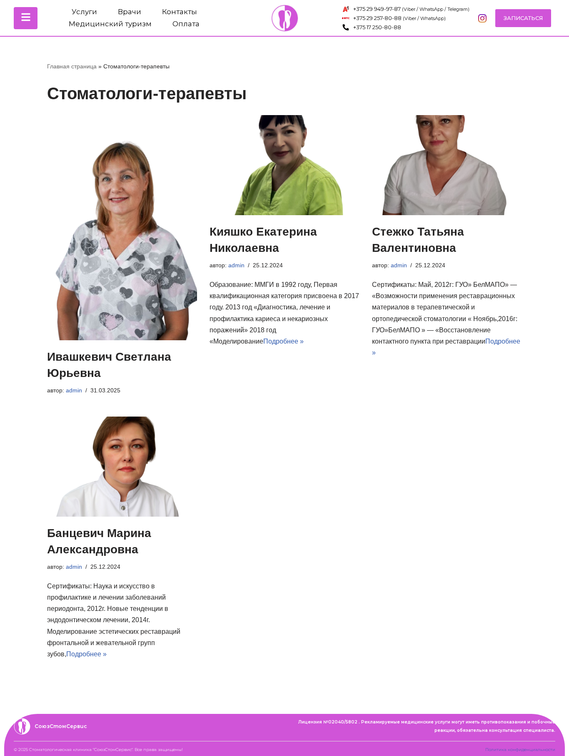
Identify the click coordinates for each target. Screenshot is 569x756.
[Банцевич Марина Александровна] (122, 467)
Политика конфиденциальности (520, 749)
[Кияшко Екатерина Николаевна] (284, 165)
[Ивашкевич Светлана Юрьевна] (122, 227)
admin (74, 390)
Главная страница (72, 66)
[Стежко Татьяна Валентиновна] (447, 165)
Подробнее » (283, 341)
